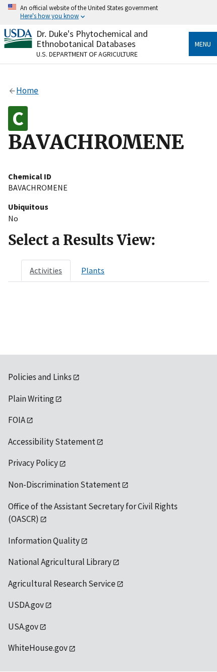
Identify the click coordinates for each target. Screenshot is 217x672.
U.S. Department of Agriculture (87, 54)
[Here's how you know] (108, 12)
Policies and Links (40, 376)
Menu (203, 44)
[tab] (46, 270)
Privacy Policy (33, 462)
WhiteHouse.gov (38, 647)
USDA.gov (26, 604)
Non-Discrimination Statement (64, 484)
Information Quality (44, 540)
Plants (92, 270)
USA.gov (23, 626)
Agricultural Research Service (62, 583)
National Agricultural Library (60, 561)
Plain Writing (31, 398)
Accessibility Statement (51, 441)
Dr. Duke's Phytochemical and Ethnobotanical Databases (92, 39)
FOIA (16, 419)
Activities (46, 270)
